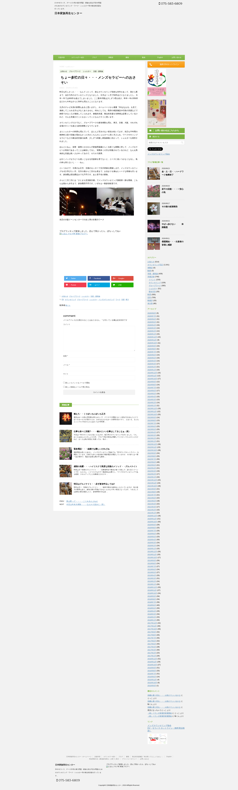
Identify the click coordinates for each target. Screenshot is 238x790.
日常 (149, 297)
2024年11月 (152, 376)
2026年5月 (152, 322)
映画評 (150, 300)
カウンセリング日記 (155, 265)
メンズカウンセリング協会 (159, 154)
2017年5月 (152, 644)
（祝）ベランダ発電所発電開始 (160, 713)
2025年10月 (152, 343)
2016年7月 (152, 674)
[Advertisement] (119, 36)
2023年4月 (152, 432)
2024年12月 (152, 373)
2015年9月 (152, 686)
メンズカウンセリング (106, 299)
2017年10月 (152, 629)
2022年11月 (152, 447)
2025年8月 (152, 349)
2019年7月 (152, 566)
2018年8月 (152, 599)
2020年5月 (152, 537)
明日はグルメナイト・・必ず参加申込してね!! (94, 484)
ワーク (118, 299)
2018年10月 (152, 593)
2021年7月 (152, 495)
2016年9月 (152, 668)
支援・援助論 (95, 296)
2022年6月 (152, 462)
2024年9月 (152, 382)
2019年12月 (152, 551)
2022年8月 (152, 456)
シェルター (85, 296)
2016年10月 (152, 665)
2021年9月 (152, 489)
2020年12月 (152, 516)
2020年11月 (152, 519)
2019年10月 (152, 557)
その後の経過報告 (170, 206)
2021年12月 (152, 480)
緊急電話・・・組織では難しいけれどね (91, 449)
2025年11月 (152, 340)
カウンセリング (70, 299)
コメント (66, 324)
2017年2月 (152, 653)
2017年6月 (152, 641)
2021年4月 (152, 504)
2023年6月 (152, 426)
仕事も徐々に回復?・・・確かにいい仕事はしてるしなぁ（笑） (102, 431)
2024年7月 (152, 388)
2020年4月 (152, 540)
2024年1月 (152, 405)
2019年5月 (152, 572)
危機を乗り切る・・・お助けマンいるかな (164, 695)
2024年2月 (152, 403)
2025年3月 (152, 364)
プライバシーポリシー (129, 759)
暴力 (127, 299)
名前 (65, 356)
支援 (123, 299)
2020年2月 (152, 546)
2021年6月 (152, 498)
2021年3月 (152, 507)
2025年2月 (152, 367)
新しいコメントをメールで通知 (77, 383)
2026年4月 (152, 325)
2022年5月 (152, 465)
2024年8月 (152, 385)
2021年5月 (152, 501)
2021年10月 (152, 486)
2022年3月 (152, 471)
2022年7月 (152, 459)
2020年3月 (152, 543)
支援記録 (151, 277)
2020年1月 (152, 549)
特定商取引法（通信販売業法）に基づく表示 (104, 759)
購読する (156, 137)
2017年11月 (152, 626)
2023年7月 (152, 423)
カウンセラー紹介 (77, 57)
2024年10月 (152, 379)
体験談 (110, 57)
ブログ (94, 57)
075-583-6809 (171, 3)
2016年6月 (152, 677)
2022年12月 (152, 444)
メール (66, 365)
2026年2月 (152, 331)
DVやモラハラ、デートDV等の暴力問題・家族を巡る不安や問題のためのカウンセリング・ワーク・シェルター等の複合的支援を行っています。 (79, 772)
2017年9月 (152, 632)
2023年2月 (152, 438)
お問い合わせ (176, 57)
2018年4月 (152, 611)
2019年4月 (152, 575)
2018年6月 (152, 605)
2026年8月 (152, 313)
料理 (149, 294)
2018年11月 (152, 590)
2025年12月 (152, 337)
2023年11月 (152, 411)
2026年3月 (152, 328)
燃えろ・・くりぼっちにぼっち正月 (89, 414)
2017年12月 (152, 623)
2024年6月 (152, 391)
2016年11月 (152, 662)
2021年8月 (152, 492)
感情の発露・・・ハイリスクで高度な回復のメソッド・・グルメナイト (105, 466)
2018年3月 (152, 614)
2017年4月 (152, 647)
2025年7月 (152, 352)
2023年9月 (152, 417)
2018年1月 (152, 620)
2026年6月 (152, 319)
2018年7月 (152, 602)
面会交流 (152, 292)
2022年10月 (152, 450)
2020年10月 (152, 522)
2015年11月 (152, 680)
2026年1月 (152, 334)
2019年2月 (152, 581)
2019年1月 (152, 584)
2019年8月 (152, 563)
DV (63, 299)
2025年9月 (152, 346)
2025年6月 (152, 355)
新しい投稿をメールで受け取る (77, 387)
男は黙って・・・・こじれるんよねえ (82, 501)
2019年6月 (152, 569)
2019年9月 (152, 560)
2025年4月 (152, 361)
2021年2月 (152, 510)
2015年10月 (152, 683)
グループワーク (74, 296)
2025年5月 (152, 358)
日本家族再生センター (68, 13)
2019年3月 (152, 578)
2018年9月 (152, 596)
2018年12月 (152, 587)
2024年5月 (152, 394)
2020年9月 (152, 525)
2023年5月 (152, 429)
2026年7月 (152, 316)
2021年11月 (152, 483)
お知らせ (65, 296)
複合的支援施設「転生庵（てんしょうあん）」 (147, 756)
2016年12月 (152, 659)
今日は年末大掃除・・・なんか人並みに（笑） (85, 504)
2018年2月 (152, 617)
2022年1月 (152, 477)
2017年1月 (152, 656)
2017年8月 (152, 635)
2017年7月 (152, 638)
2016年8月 (152, 671)
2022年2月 (152, 474)
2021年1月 (152, 513)
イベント (152, 280)
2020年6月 (152, 534)
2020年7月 (152, 531)
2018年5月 (152, 608)
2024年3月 (152, 400)
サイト (65, 374)
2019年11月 (152, 554)
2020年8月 (152, 528)
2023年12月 (152, 408)
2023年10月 (152, 414)
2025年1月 (152, 370)
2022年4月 (152, 468)
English (160, 57)
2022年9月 (152, 453)
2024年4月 (152, 397)
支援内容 (61, 57)
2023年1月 (152, 441)
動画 (143, 57)
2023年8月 (152, 420)
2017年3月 (152, 650)
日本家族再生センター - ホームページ (78, 756)
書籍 (127, 57)
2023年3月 (152, 435)
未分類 (150, 303)
